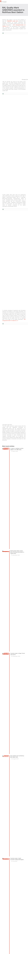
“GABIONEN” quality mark (12, 21)
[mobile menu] (26, 2)
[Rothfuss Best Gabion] (3, 2)
